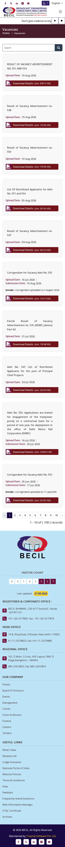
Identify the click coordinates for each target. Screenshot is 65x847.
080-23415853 (16, 666)
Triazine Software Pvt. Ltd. (41, 836)
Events (6, 696)
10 (56, 515)
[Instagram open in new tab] (22, 3)
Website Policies (11, 774)
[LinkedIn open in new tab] (17, 3)
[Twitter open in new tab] (11, 3)
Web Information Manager (17, 804)
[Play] (55, 21)
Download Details (32, 83)
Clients (6, 708)
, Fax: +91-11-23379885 (39, 640)
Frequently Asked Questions (18, 798)
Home (6, 33)
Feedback (7, 792)
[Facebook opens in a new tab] (18, 842)
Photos (6, 684)
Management (10, 702)
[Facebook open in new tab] (5, 3)
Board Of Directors (13, 690)
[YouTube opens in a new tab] (49, 842)
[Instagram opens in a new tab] (41, 842)
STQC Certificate (11, 810)
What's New (9, 750)
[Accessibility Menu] (45, 3)
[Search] (59, 47)
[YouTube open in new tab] (28, 3)
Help (5, 786)
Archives (7, 816)
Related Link (9, 756)
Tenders (7, 733)
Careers (6, 727)
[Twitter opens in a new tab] (26, 842)
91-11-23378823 (17, 640)
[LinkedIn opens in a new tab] (34, 842)
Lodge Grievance (11, 762)
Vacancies (19, 33)
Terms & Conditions (13, 780)
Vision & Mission (11, 715)
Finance (6, 721)
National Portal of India (15, 768)
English (56, 3)
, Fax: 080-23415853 (35, 666)
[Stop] (61, 21)
